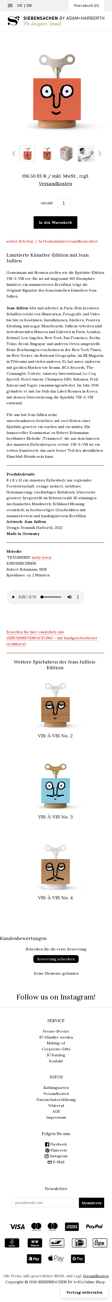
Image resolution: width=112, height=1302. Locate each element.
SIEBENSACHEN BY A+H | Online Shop (71, 1282)
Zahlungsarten (56, 1087)
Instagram (58, 1156)
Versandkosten (56, 1093)
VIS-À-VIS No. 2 (55, 736)
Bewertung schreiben (56, 959)
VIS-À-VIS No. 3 (55, 817)
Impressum (56, 1117)
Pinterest (58, 1150)
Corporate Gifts (56, 1049)
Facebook (58, 1144)
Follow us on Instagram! (56, 996)
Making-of (56, 1043)
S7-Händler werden (56, 1037)
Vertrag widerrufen (84, 1292)
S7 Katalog (56, 1055)
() (86, 5)
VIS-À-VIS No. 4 (55, 898)
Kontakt (56, 1061)
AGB (56, 1111)
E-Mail (58, 1162)
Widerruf (56, 1105)
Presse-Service (56, 1031)
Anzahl (46, 203)
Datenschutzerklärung (56, 1099)
